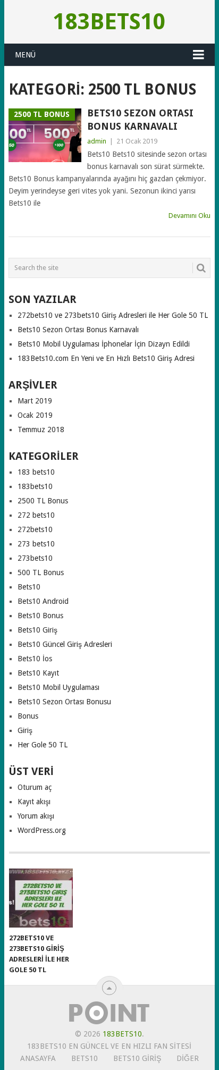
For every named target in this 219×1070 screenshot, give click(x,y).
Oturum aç (35, 787)
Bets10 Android (43, 601)
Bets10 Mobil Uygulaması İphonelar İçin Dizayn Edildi (104, 344)
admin (96, 141)
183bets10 (109, 22)
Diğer (187, 1058)
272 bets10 (36, 515)
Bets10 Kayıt (38, 673)
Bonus (28, 716)
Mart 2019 (35, 401)
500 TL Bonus (41, 572)
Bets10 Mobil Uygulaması (58, 687)
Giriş (25, 730)
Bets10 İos (35, 658)
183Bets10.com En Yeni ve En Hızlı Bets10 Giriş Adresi (106, 358)
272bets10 (35, 529)
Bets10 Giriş (37, 630)
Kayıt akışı (34, 801)
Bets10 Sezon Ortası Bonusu (64, 701)
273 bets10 (36, 544)
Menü (25, 54)
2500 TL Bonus (43, 500)
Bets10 (29, 587)
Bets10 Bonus (40, 615)
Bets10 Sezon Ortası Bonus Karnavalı (140, 119)
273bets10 (35, 558)
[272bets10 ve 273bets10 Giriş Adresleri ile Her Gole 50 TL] (41, 898)
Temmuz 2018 (41, 429)
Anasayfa (38, 1058)
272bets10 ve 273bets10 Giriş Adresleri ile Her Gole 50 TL (113, 315)
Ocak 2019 (35, 415)
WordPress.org (42, 830)
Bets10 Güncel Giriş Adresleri (65, 644)
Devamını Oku (189, 216)
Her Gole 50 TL (43, 744)
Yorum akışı (36, 816)
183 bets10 (36, 472)
